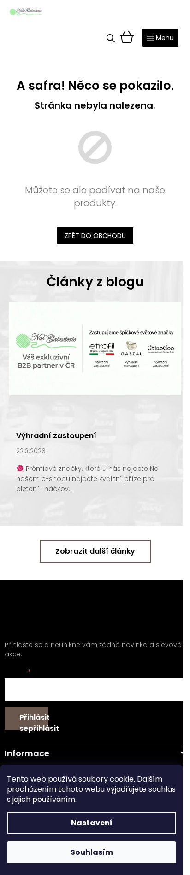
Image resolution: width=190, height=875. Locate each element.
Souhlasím (92, 852)
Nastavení (92, 822)
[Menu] (160, 38)
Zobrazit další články (95, 551)
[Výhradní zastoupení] (95, 348)
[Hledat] (111, 38)
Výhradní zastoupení (56, 435)
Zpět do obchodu (95, 235)
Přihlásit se (33, 721)
